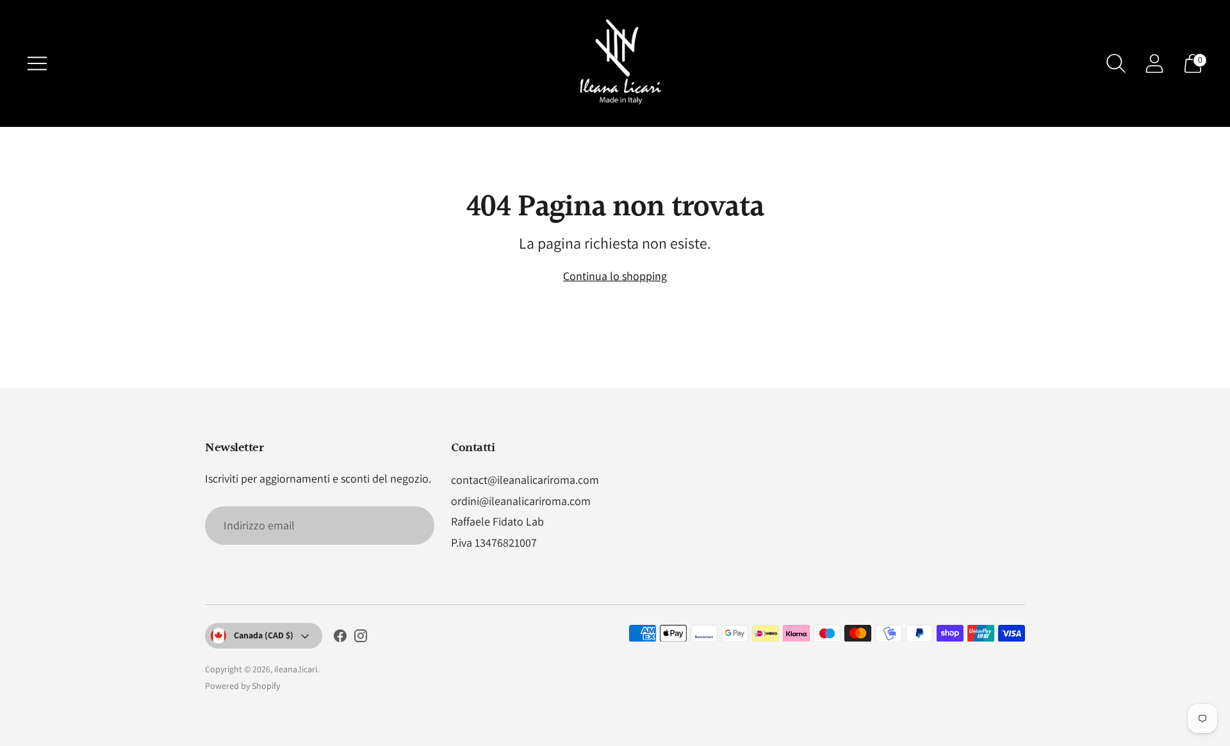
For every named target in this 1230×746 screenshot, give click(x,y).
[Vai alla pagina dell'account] (1154, 63)
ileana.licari (295, 669)
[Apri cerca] (1116, 63)
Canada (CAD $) (263, 635)
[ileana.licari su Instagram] (360, 638)
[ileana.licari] (615, 63)
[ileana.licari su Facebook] (340, 638)
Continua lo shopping (615, 276)
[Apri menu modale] (37, 63)
